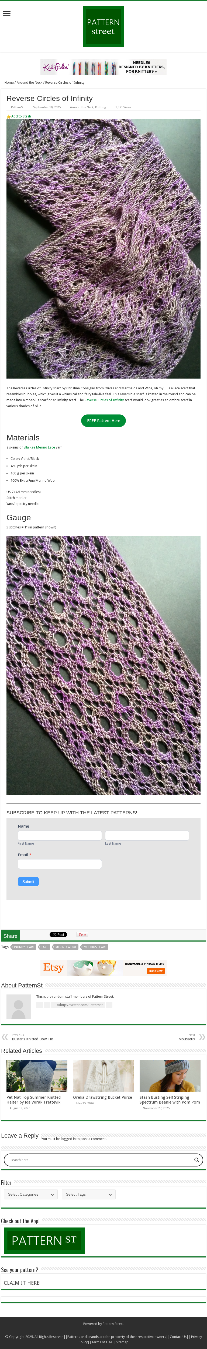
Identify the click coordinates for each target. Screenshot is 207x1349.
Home (9, 82)
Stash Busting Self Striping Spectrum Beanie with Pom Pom (170, 1100)
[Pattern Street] (103, 24)
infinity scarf (24, 947)
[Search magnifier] (197, 1160)
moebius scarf (95, 947)
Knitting (100, 107)
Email (24, 854)
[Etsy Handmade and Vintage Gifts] (103, 967)
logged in (68, 1139)
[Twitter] (104, 1330)
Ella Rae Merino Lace (39, 447)
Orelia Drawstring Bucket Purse (102, 1097)
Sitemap (122, 1342)
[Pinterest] (109, 1330)
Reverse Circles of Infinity (104, 400)
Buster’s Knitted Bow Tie (32, 1037)
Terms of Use (101, 1342)
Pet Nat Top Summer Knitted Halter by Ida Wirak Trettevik (33, 1100)
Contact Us (178, 1337)
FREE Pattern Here (103, 420)
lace (45, 947)
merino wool (66, 947)
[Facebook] (98, 1330)
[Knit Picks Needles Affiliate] (103, 67)
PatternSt (17, 107)
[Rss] (93, 1330)
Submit (28, 881)
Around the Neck (29, 82)
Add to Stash (21, 116)
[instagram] (114, 1330)
